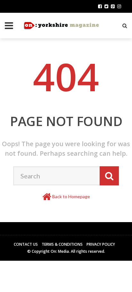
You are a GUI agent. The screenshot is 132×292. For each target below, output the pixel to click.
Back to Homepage (71, 196)
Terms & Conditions (62, 244)
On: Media (60, 251)
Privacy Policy (101, 244)
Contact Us (26, 244)
